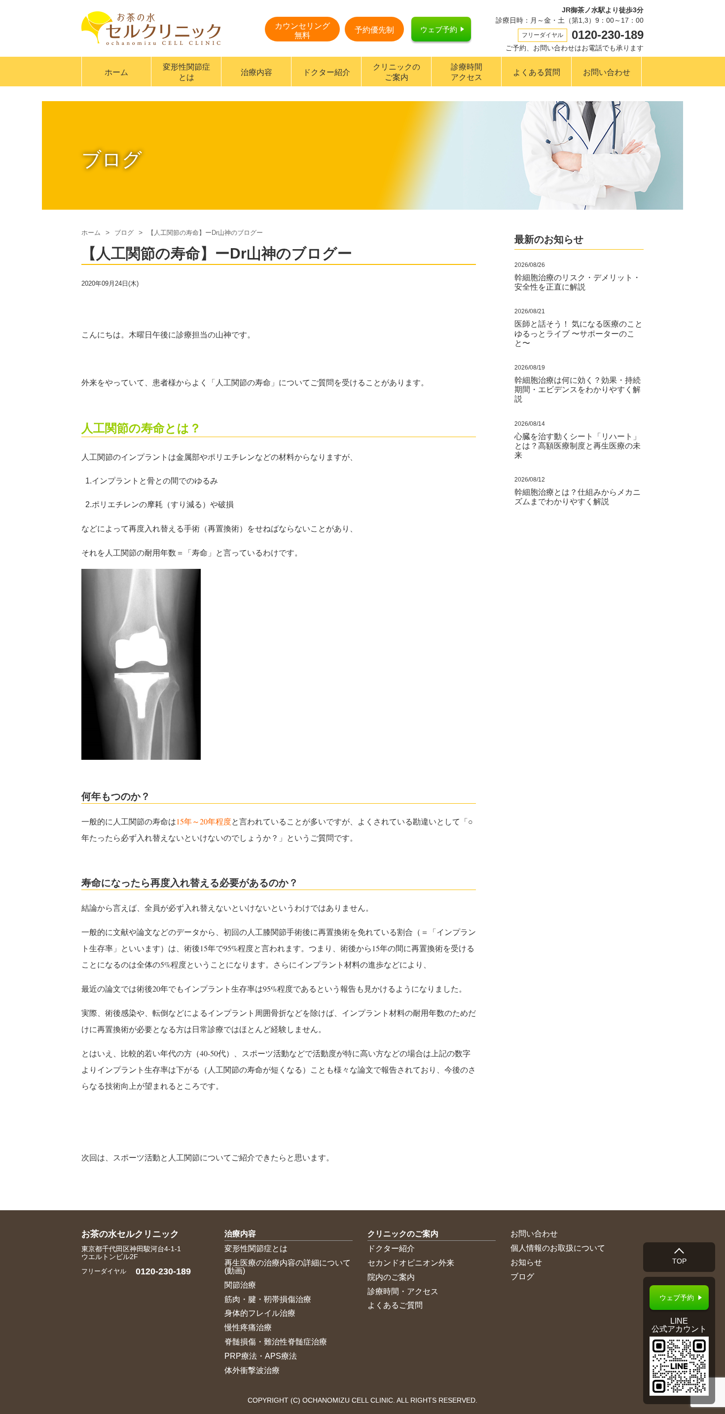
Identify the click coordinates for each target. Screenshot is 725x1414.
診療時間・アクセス (402, 1291)
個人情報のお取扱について (557, 1248)
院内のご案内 (391, 1277)
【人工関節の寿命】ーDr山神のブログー (205, 232)
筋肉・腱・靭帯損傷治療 (267, 1299)
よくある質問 (536, 72)
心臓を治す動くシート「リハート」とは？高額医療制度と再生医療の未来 (577, 445)
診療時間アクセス (466, 72)
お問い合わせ (606, 72)
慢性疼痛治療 (248, 1327)
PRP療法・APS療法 (260, 1356)
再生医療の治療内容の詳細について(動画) (287, 1267)
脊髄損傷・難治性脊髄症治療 (275, 1342)
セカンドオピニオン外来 (410, 1263)
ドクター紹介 (326, 72)
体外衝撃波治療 (252, 1370)
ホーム (116, 72)
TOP (679, 1261)
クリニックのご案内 (396, 72)
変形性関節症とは (186, 72)
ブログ (124, 232)
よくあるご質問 (395, 1305)
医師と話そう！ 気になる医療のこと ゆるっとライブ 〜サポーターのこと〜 (578, 333)
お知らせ (526, 1262)
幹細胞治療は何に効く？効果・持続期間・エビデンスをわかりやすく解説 (577, 389)
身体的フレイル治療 (259, 1313)
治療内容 (256, 72)
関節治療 (240, 1285)
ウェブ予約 (438, 29)
